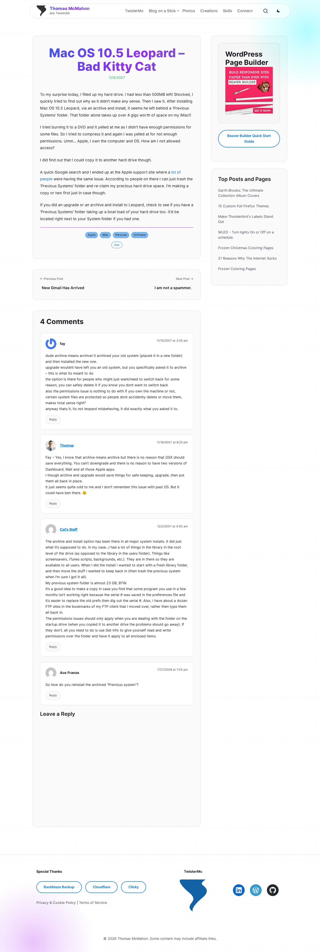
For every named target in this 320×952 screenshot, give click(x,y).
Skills (227, 10)
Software (140, 234)
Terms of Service (93, 902)
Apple (91, 234)
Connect (245, 10)
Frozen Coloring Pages (237, 269)
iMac (105, 234)
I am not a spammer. (173, 287)
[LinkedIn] (239, 890)
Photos (188, 10)
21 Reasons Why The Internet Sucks (247, 258)
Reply (53, 419)
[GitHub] (273, 890)
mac (117, 244)
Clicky (133, 887)
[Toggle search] (265, 11)
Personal (121, 234)
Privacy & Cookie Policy (56, 902)
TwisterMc (134, 10)
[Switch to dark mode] (278, 11)
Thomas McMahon (70, 8)
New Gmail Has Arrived (63, 287)
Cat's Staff (68, 529)
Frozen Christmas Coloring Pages (245, 248)
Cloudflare (101, 887)
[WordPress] (256, 890)
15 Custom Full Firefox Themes (243, 206)
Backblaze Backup (59, 887)
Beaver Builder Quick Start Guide (249, 138)
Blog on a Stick (162, 10)
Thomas (67, 445)
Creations (209, 10)
